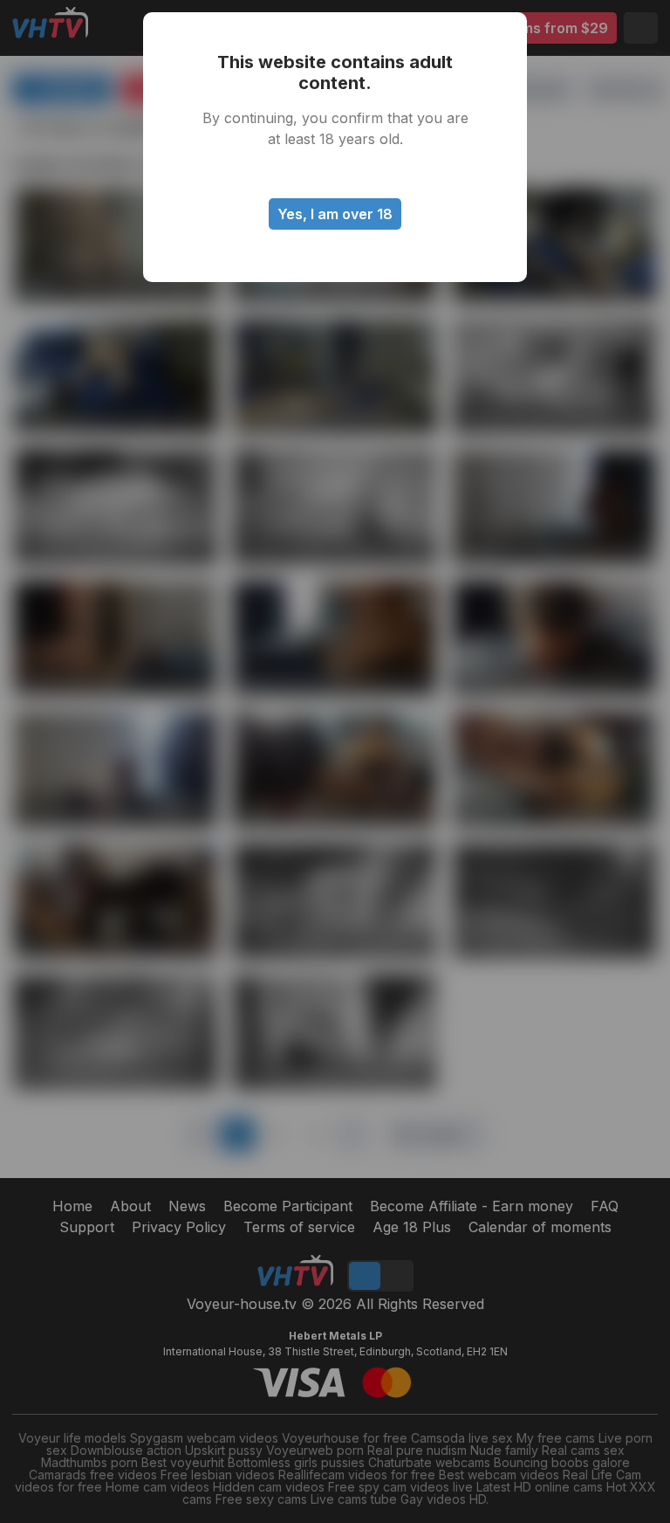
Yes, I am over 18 (335, 214)
